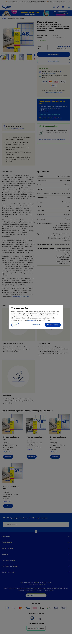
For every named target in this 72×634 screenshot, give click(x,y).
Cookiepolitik (31, 320)
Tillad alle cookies (52, 325)
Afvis (15, 325)
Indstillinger (36, 324)
